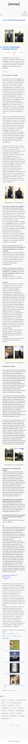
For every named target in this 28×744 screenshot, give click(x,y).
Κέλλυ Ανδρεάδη (7, 52)
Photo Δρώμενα (22, 52)
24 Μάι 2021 (15, 52)
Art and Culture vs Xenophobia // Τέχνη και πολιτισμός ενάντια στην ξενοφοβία (14, 588)
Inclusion (4, 710)
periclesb (6, 578)
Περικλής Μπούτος (6, 718)
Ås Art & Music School (12, 601)
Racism (13, 713)
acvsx (4, 702)
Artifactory (5, 66)
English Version (5, 71)
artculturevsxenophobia (16, 702)
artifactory (5, 705)
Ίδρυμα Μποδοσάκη (7, 626)
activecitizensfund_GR (21, 700)
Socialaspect (5, 715)
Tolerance (14, 54)
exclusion (14, 708)
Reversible (20, 713)
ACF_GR (4, 700)
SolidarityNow (16, 626)
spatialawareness (14, 715)
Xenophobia (22, 715)
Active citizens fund (13, 606)
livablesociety (11, 710)
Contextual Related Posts (12, 690)
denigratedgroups (6, 708)
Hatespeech (21, 708)
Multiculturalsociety (21, 710)
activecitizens (11, 700)
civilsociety (12, 705)
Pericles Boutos (6, 713)
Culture (18, 705)
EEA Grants (10, 611)
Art (8, 702)
